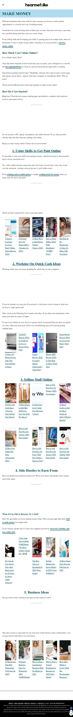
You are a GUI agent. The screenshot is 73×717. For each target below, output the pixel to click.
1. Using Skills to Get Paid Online (36, 150)
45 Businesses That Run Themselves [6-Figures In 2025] (10, 667)
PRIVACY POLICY (30, 703)
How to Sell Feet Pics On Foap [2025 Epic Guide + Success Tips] (37, 454)
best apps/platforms (13, 66)
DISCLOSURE (18, 703)
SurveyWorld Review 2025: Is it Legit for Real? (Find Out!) (65, 340)
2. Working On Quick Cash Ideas (36, 263)
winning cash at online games (19, 174)
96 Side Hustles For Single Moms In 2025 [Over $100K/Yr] (51, 567)
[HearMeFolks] (36, 4)
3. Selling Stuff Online (36, 379)
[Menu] (3, 4)
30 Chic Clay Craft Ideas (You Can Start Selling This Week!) (10, 410)
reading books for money (49, 174)
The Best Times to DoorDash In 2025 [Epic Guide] (37, 567)
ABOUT (10, 703)
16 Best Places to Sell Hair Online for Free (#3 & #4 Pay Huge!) (24, 410)
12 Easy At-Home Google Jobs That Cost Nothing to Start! (10, 360)
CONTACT (40, 703)
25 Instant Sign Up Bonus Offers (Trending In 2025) (24, 244)
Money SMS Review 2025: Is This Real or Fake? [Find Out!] (51, 360)
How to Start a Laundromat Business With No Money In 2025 (38, 667)
